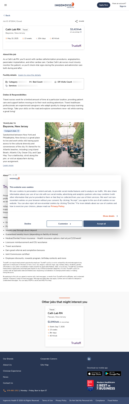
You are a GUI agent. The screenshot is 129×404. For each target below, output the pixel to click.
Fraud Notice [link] (113, 401)
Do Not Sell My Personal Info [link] (81, 401)
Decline (27, 224)
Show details (108, 216)
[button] (12, 130)
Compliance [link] (100, 401)
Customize (63, 224)
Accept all (101, 224)
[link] (64, 5)
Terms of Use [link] (47, 401)
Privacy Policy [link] (61, 401)
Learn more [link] (8, 165)
